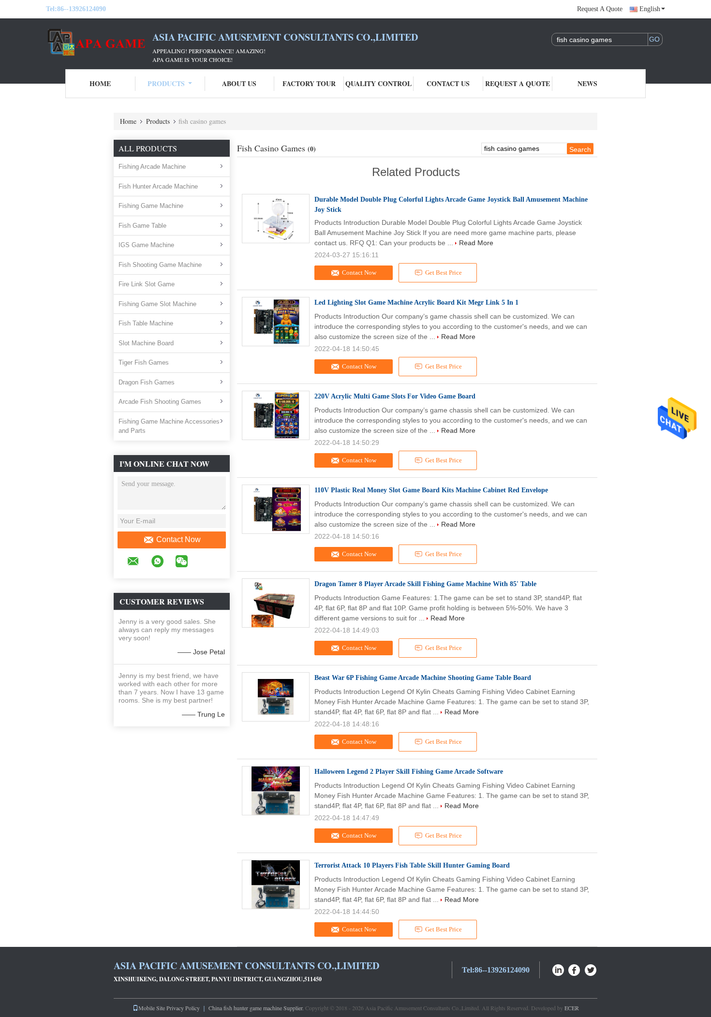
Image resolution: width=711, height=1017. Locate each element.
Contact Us (448, 83)
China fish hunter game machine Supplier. (256, 1008)
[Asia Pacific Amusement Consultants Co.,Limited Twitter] (591, 968)
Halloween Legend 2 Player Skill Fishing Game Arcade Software (408, 771)
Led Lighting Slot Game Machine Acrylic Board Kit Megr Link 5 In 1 (416, 302)
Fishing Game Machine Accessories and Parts (169, 426)
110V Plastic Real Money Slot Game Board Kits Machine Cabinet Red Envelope (431, 490)
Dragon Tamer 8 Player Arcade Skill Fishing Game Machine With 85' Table (425, 584)
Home (100, 83)
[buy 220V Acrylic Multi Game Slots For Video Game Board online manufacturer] (276, 415)
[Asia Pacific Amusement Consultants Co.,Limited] (99, 42)
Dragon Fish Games (146, 382)
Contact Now (178, 539)
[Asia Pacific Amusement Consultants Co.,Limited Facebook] (574, 968)
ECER (571, 1008)
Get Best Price (443, 272)
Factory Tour (309, 83)
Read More (476, 243)
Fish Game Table (142, 225)
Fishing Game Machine (150, 205)
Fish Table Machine (145, 323)
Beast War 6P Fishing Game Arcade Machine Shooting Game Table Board (422, 677)
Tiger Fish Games (143, 362)
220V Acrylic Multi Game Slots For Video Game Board (394, 396)
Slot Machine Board (146, 343)
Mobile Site (151, 1008)
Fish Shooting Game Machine (160, 264)
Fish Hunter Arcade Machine (158, 186)
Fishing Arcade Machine (152, 166)
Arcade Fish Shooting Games (159, 401)
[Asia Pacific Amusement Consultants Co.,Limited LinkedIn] (558, 968)
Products (166, 83)
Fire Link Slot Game (146, 284)
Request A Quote (599, 9)
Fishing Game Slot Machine (157, 304)
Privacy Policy (183, 1008)
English (649, 9)
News (587, 83)
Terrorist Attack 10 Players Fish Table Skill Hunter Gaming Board (412, 865)
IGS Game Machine (146, 245)
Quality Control (378, 83)
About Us (239, 83)
